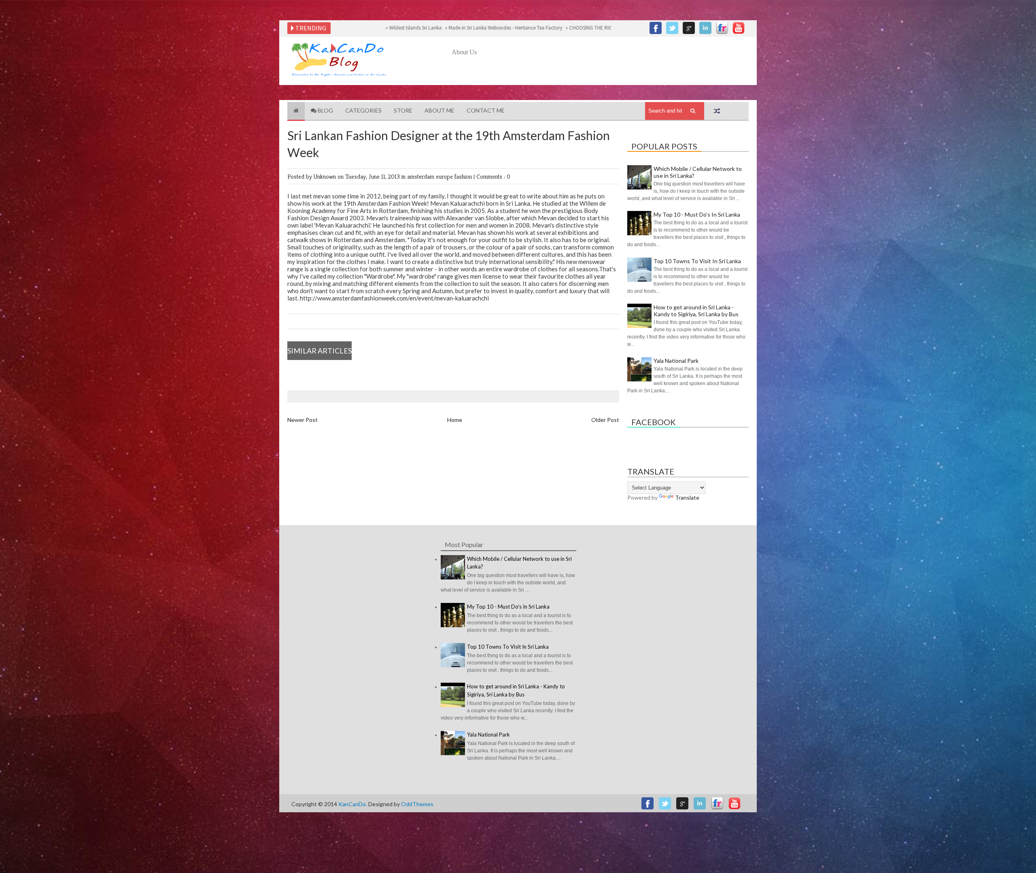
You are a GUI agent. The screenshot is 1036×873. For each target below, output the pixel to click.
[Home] (296, 111)
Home (454, 419)
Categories (363, 110)
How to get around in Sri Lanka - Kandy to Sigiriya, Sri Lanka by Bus (696, 310)
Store (403, 110)
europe (445, 176)
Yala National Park (676, 360)
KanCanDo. (353, 804)
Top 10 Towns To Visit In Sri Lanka (697, 261)
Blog (324, 110)
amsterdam (421, 176)
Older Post (605, 419)
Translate (687, 497)
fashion (463, 176)
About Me (439, 110)
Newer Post (302, 419)
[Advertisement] (599, 80)
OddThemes (417, 804)
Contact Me (486, 110)
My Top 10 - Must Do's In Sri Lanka (697, 214)
